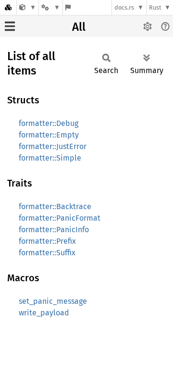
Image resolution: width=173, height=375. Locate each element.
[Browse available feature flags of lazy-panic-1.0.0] (68, 7)
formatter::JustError (52, 146)
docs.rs (124, 7)
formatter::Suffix (47, 252)
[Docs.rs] (8, 7)
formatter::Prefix (47, 241)
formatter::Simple (50, 157)
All (79, 27)
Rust (155, 7)
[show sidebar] (10, 26)
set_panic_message (53, 301)
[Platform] (50, 7)
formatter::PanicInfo (54, 229)
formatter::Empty (49, 134)
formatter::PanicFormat (59, 218)
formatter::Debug (48, 123)
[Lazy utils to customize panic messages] (27, 7)
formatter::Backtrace (55, 206)
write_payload (44, 312)
